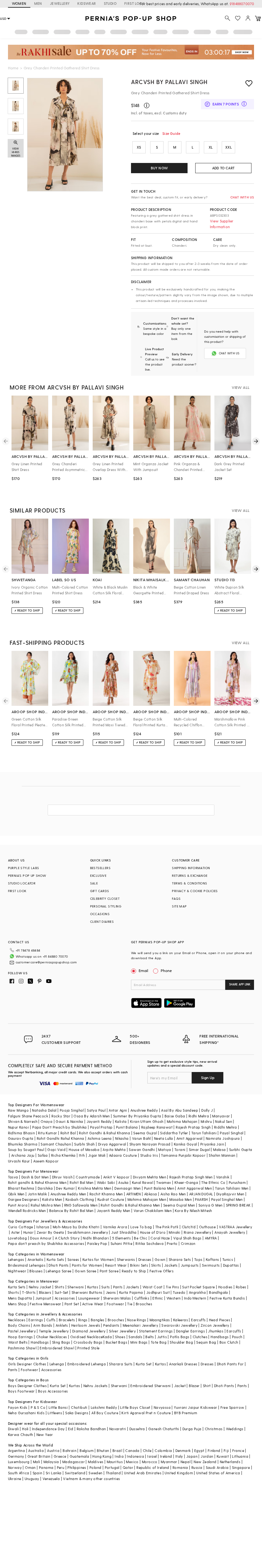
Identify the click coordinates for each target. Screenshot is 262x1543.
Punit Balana (127, 1127)
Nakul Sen (223, 1121)
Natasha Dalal (44, 1110)
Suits (105, 1287)
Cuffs (51, 1320)
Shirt (207, 1386)
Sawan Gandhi (142, 1149)
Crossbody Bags (88, 1342)
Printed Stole (88, 1348)
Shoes (120, 1337)
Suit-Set (61, 1292)
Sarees (73, 1259)
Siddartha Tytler (174, 1133)
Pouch (237, 1337)
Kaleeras (180, 1320)
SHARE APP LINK (239, 984)
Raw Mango (18, 1110)
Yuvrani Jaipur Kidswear (195, 1407)
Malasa (219, 1149)
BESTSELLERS (100, 868)
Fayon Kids (17, 1407)
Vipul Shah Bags (187, 1238)
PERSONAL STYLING (105, 906)
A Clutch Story (67, 1238)
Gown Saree (85, 1271)
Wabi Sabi (106, 1182)
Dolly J (207, 1110)
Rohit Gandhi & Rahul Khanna (104, 1133)
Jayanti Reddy (99, 1121)
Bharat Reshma (21, 1188)
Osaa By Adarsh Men (91, 1116)
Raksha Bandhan (91, 1429)
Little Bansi (58, 1407)
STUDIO (110, 3)
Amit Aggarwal (189, 1138)
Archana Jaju (23, 1155)
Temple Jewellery (54, 1331)
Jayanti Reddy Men (113, 1210)
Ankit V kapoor (116, 1177)
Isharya (43, 1227)
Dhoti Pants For (230, 1364)
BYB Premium (185, 1413)
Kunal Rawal (142, 1182)
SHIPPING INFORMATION (191, 868)
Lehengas (16, 1259)
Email (143, 970)
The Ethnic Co (213, 1182)
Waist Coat (153, 1287)
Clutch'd (189, 1227)
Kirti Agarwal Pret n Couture (146, 1413)
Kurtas (92, 1287)
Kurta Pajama (131, 1292)
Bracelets (67, 1320)
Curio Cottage (20, 1227)
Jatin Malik (37, 1194)
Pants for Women (87, 1265)
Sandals (135, 1337)
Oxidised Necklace (86, 1337)
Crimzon (188, 1243)
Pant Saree (109, 1271)
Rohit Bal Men (81, 1182)
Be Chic (140, 1238)
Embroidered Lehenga (86, 1364)
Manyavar (221, 1116)
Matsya (164, 1149)
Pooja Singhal (72, 1110)
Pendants (111, 1325)
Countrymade (88, 1177)
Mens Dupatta (20, 1298)
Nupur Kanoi (18, 1127)
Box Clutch (229, 1342)
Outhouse (207, 1227)
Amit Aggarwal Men (194, 1188)
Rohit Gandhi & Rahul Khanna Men (130, 1205)
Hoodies (225, 1287)
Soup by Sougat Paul (26, 1149)
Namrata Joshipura (223, 1138)
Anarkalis (35, 1259)
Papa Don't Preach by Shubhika (59, 1127)
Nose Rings (136, 1320)
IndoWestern (195, 1298)
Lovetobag (17, 1238)
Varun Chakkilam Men (153, 1210)
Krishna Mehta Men (94, 1188)
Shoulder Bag (181, 1342)
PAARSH (201, 1199)
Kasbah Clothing (80, 1199)
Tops (198, 1259)
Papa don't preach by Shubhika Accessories (46, 1243)
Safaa (43, 1155)
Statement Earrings (156, 1331)
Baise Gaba (175, 1116)
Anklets (62, 1325)
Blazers (45, 1292)
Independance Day (48, 1429)
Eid (70, 1429)
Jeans (111, 1292)
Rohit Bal (68, 1133)
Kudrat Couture (110, 1199)
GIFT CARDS (99, 891)
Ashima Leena (100, 1138)
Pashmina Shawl (22, 1348)
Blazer (194, 1386)
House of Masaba (84, 1149)
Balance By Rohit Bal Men (71, 1210)
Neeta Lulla (163, 1138)
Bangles (97, 1320)
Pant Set (72, 1304)
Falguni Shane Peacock (28, 1116)
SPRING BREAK (238, 1205)
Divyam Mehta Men (149, 1177)
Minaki (174, 1232)
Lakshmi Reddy (104, 1407)
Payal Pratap (101, 1127)
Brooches (144, 1304)
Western (173, 1298)
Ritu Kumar (47, 1133)
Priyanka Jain (212, 1144)
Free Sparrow (232, 1407)
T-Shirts (28, 1292)
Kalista (121, 1121)
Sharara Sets (180, 1259)
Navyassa (162, 1407)
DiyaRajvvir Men (230, 1194)
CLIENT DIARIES (102, 921)
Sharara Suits (120, 1364)
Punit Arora (17, 1205)
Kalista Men (52, 1199)
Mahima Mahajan (182, 1121)
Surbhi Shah (84, 1144)
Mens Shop (17, 1304)
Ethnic (157, 1298)
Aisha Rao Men (173, 1194)
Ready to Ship (134, 1271)
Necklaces (17, 1320)
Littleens (55, 1413)
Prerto (172, 1243)
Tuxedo (179, 1292)
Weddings (234, 1429)
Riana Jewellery (197, 1232)
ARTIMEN (133, 1194)
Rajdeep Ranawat (157, 1127)
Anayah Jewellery (229, 1232)
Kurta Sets (55, 1259)
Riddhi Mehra (225, 1127)
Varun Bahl (141, 1138)
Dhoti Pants (58, 1265)
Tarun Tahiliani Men (232, 1188)
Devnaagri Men (127, 1188)
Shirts (59, 1287)
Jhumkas (215, 1331)
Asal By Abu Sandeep (179, 1110)
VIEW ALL (241, 387)
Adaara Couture (123, 1155)
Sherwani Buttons (87, 1292)
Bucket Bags (116, 1342)
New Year (44, 1434)
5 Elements (121, 1238)
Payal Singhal (231, 1133)
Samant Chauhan (56, 1144)
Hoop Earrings (20, 1337)
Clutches (200, 1337)
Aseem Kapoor (46, 1161)
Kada (107, 1337)
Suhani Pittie (121, 1243)
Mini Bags (139, 1342)
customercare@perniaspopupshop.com (46, 962)
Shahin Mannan (222, 1155)
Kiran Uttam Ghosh (147, 1121)
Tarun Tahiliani (204, 1133)
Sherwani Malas (117, 1298)
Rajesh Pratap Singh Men (190, 1177)
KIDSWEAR (86, 3)
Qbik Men (16, 1194)
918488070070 (242, 4)
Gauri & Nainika (69, 1121)
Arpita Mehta (114, 1149)
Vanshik (223, 1177)
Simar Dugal (199, 1149)
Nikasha (122, 1138)
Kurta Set (144, 1364)
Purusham (237, 1182)
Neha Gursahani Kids (26, 1413)
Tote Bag (158, 1342)
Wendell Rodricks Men (27, 1210)
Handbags (219, 1337)
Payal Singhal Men (227, 1199)
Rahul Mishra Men (46, 1205)
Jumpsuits (190, 1265)
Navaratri (117, 1429)
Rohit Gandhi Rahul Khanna (60, 1138)
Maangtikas (160, 1320)
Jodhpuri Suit (158, 1292)
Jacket (180, 1386)
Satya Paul (96, 1110)
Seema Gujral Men (179, 1205)
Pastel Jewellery (22, 1331)
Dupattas (231, 1265)
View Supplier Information (222, 224)
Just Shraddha (123, 1232)
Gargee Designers (23, 1199)
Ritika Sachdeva (149, 1243)
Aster (15, 1232)
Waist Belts (17, 1342)
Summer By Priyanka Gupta (137, 1116)
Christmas (214, 1429)
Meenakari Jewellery (140, 1325)
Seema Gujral (145, 1133)
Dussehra (137, 1429)
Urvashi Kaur (19, 1161)
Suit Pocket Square (198, 1287)
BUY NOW (159, 168)
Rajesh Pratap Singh (193, 1127)
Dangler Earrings (190, 1331)
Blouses (35, 1271)
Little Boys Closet (135, 1407)
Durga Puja (192, 1429)
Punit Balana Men (159, 1188)
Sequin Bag (206, 1342)
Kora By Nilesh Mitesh (193, 1210)
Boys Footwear (21, 1391)
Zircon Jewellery (215, 1325)
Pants (118, 1287)
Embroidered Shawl (57, 1348)
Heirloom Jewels (85, 1325)
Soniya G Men (210, 1205)
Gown (160, 1259)
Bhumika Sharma (23, 1144)
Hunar (28, 1232)
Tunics (227, 1259)
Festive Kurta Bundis (227, 1298)
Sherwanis (126, 1259)
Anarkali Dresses (183, 1364)
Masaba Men (180, 1199)
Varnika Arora (115, 1227)
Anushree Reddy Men (68, 1194)
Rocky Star (60, 1116)
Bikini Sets (139, 1265)
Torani (179, 1149)
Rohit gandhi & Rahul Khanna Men (37, 1182)
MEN (38, 3)
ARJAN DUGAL (201, 1194)
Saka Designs (76, 1413)
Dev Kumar (65, 1188)
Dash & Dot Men (35, 1177)
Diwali (13, 1429)
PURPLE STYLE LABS (23, 868)
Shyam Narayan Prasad (150, 1144)
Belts (149, 1337)
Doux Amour (40, 1238)
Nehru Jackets (95, 1386)
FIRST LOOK (134, 3)
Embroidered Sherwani (150, 1386)
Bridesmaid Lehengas (27, 1265)
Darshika (45, 1188)
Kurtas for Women (98, 1259)
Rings (83, 1320)
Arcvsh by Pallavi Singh (169, 81)
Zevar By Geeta (50, 1232)
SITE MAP (179, 906)
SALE (94, 883)
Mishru (206, 1121)
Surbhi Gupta (240, 1149)
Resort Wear (116, 1265)
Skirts (156, 1265)
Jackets (171, 1265)
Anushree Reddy (144, 1110)
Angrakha (197, 1292)
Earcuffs (198, 1320)
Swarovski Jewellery (179, 1325)
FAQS (176, 898)
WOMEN (19, 3)
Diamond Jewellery (89, 1331)
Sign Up (207, 1077)
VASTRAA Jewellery (235, 1227)
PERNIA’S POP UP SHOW (27, 875)
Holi (25, 1429)
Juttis (162, 1337)
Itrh (82, 1155)
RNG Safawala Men (80, 1205)
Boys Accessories (53, 1391)
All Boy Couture (104, 1413)
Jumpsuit (43, 1298)
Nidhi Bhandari (96, 1238)
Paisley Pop (97, 1243)
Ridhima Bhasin (21, 1133)
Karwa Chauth (20, 1434)
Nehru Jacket (40, 1287)
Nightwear (17, 1271)
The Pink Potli (167, 1227)
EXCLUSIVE (98, 875)
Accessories (65, 1298)
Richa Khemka (63, 1155)
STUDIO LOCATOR (22, 883)
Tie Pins (172, 1287)
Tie (129, 1304)
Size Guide (171, 133)
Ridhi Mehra (199, 1116)
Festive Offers (162, 1271)
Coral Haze (160, 1238)
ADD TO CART (223, 168)
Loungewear (89, 1298)
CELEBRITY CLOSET (104, 898)
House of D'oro (153, 1232)
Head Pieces (219, 1320)
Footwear (115, 1304)
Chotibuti (79, 1407)
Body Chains (19, 1325)
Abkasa (150, 1194)
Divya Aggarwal (112, 1144)
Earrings (35, 1320)
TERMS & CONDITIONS (189, 883)
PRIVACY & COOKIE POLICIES (195, 891)
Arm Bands (42, 1325)
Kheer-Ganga (186, 1182)
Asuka (123, 1182)
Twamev (163, 1182)
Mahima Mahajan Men (146, 1199)
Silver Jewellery (122, 1331)
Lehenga (57, 1364)
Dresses (144, 1259)
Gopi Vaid (56, 1149)
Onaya (46, 1121)
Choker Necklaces (51, 1337)
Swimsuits (211, 1265)
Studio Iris (149, 1155)
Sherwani (75, 1287)
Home (13, 68)
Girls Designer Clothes (27, 1364)
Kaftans (212, 1259)
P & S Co (38, 1407)
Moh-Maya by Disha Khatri (76, 1227)
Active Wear (92, 1304)
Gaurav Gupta (21, 1138)
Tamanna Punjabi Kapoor (183, 1155)
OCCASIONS (100, 914)
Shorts (13, 1292)
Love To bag (141, 1227)
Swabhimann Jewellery (87, 1232)
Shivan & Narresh (22, 1121)
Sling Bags (61, 1342)
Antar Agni (118, 1110)
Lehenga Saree (58, 1271)
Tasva (13, 1177)
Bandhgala (218, 1292)
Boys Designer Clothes (27, 1386)
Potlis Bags (179, 1337)
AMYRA (211, 1238)
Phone (166, 970)
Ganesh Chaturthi (163, 1429)
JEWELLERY (60, 3)
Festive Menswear (45, 1304)
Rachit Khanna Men (106, 1194)
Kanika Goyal (185, 1144)
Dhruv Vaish (62, 1177)
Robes (241, 1287)
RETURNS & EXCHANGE (189, 875)
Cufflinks (142, 1298)
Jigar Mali (97, 1155)
